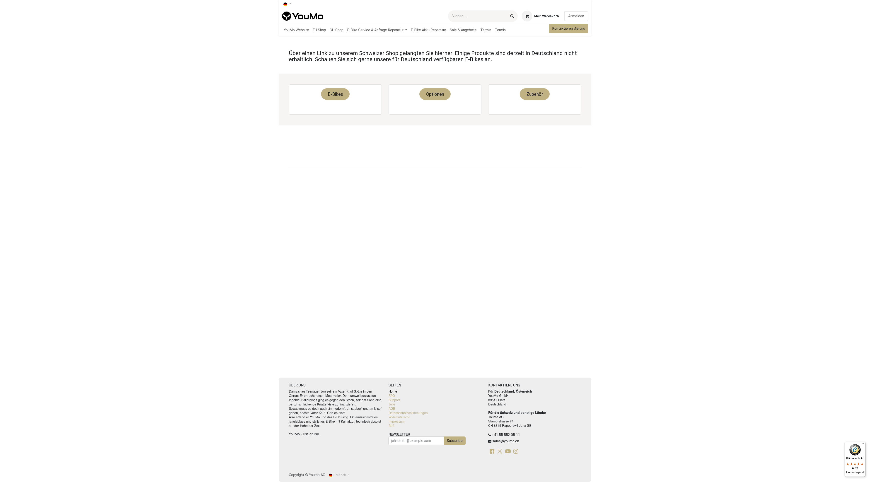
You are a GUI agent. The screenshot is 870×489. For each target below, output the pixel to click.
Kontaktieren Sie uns (568, 28)
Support (394, 400)
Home (393, 391)
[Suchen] (512, 16)
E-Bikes (335, 94)
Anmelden (576, 16)
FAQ (392, 395)
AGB (392, 408)
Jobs (392, 404)
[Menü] (862, 444)
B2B (391, 425)
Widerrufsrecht (399, 417)
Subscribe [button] (455, 441)
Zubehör (535, 94)
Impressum (397, 421)
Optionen (435, 94)
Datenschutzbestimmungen (408, 412)
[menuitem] (296, 30)
